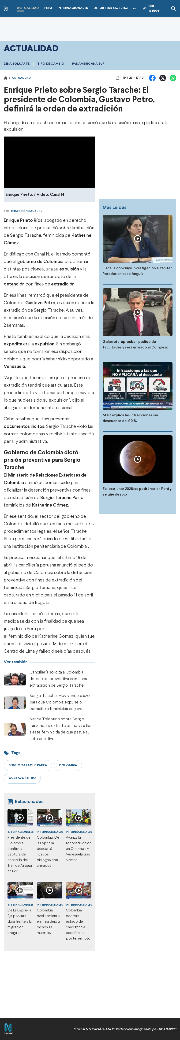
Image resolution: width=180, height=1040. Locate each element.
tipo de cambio (50, 63)
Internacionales (21, 832)
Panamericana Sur (88, 63)
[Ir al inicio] (6, 9)
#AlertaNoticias (123, 8)
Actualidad (21, 78)
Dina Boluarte (17, 63)
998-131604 (153, 8)
